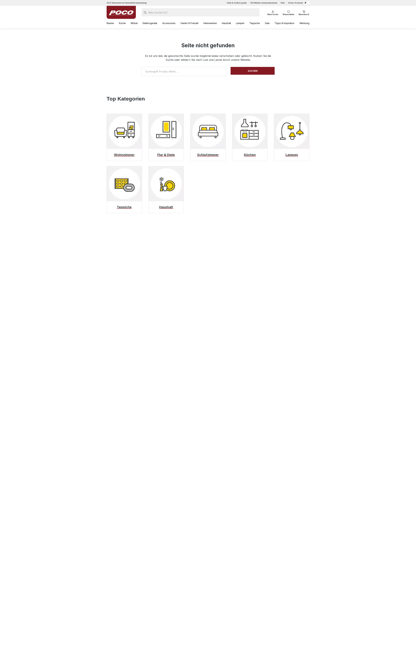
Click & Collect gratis (237, 3)
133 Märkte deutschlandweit (263, 3)
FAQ (283, 3)
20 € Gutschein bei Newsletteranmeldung (127, 3)
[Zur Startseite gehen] (121, 12)
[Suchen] (145, 12)
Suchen (253, 71)
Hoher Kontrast (295, 3)
